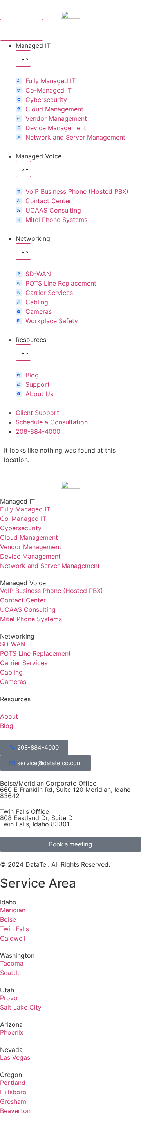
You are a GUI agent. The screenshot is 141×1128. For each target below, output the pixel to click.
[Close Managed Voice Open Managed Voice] (23, 169)
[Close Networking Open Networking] (23, 251)
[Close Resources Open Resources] (23, 352)
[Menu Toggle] (21, 30)
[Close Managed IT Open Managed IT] (23, 58)
